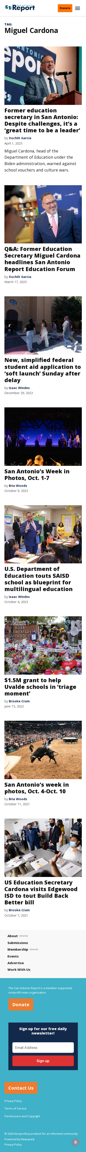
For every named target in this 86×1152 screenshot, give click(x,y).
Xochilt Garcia (20, 138)
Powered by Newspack (19, 1139)
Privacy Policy (13, 1101)
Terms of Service (15, 1108)
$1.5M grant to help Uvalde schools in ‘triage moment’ (40, 686)
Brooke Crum (19, 701)
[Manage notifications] (75, 1142)
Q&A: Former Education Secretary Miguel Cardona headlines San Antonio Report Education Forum (42, 259)
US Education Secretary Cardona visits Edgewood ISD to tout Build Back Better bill (41, 892)
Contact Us (21, 1088)
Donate (65, 8)
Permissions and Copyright (22, 1116)
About (12, 936)
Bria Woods (18, 486)
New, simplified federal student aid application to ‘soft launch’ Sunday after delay (42, 370)
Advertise (15, 963)
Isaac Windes (19, 388)
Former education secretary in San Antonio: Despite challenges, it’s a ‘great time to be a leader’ (42, 120)
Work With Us (18, 969)
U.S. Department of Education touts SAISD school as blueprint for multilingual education (38, 579)
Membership (17, 949)
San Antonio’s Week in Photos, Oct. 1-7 (36, 474)
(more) (24, 935)
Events (13, 956)
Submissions (17, 943)
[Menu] (78, 8)
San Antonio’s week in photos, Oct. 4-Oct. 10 (36, 788)
